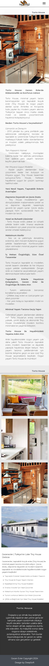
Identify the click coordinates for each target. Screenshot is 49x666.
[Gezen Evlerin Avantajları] (24, 410)
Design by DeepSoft (24, 662)
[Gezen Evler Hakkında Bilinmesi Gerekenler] (24, 498)
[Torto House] (24, 454)
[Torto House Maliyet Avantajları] (24, 542)
